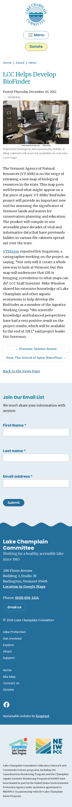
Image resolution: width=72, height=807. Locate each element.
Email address (18, 476)
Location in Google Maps (24, 587)
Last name (14, 450)
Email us (14, 607)
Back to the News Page (21, 371)
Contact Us (11, 683)
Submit (14, 502)
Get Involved (12, 638)
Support (9, 658)
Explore (8, 645)
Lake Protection (14, 632)
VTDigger (11, 251)
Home (7, 63)
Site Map (9, 677)
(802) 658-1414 (27, 598)
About (20, 63)
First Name (14, 425)
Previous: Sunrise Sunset (36, 349)
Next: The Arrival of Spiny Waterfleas (36, 357)
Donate (36, 46)
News (32, 63)
